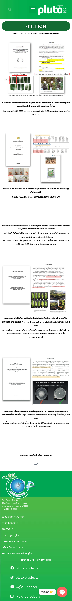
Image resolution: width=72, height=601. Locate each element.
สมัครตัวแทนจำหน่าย (13, 547)
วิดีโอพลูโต (7, 529)
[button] (32, 9)
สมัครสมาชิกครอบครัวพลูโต (17, 553)
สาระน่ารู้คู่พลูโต (10, 535)
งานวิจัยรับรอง (10, 523)
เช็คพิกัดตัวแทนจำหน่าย (14, 541)
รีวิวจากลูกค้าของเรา (13, 517)
